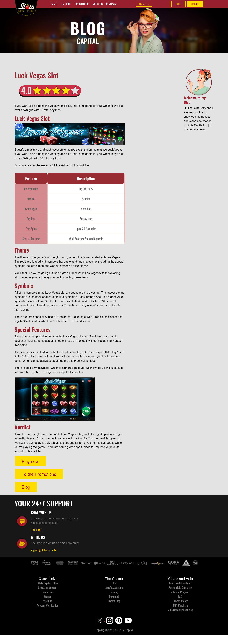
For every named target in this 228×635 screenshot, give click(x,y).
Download (114, 596)
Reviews (111, 4)
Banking (66, 4)
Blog (26, 487)
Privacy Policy (180, 601)
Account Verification (47, 605)
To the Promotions (39, 474)
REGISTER (195, 3)
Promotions (82, 4)
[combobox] (144, 4)
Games (54, 4)
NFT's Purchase (180, 605)
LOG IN (178, 3)
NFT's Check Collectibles (180, 610)
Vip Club (98, 4)
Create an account (47, 587)
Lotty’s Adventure (114, 587)
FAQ (180, 596)
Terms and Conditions (180, 583)
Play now (30, 461)
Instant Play (114, 601)
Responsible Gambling (180, 587)
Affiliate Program (180, 592)
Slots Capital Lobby (48, 583)
